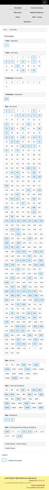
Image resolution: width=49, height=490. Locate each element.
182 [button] (12, 208)
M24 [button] (30, 399)
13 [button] (17, 62)
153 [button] (34, 190)
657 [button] (24, 287)
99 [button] (12, 164)
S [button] (6, 45)
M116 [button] (41, 408)
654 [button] (6, 287)
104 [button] (39, 164)
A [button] (6, 82)
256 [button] (24, 238)
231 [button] (12, 230)
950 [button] (29, 340)
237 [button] (40, 230)
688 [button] (24, 296)
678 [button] (6, 296)
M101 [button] (20, 403)
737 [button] (12, 313)
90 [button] (7, 159)
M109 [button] (34, 408)
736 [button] (6, 313)
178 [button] (28, 203)
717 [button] (6, 309)
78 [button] (28, 150)
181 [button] (6, 208)
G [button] (39, 82)
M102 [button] (26, 403)
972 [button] (18, 344)
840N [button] (21, 374)
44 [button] (39, 133)
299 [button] (6, 256)
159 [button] (28, 194)
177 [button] (23, 203)
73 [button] (6, 150)
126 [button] (17, 177)
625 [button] (35, 274)
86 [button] (23, 155)
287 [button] (40, 247)
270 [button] (29, 243)
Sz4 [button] (17, 353)
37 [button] (6, 133)
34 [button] (12, 70)
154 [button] (39, 190)
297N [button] (7, 369)
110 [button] (34, 168)
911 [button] (17, 331)
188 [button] (6, 212)
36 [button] (17, 70)
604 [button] (29, 265)
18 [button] (23, 120)
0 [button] (6, 111)
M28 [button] (7, 403)
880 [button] (35, 326)
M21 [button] (12, 399)
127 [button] (23, 177)
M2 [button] (17, 390)
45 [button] (7, 137)
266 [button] (12, 243)
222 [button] (17, 225)
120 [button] (34, 172)
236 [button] (34, 230)
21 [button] (6, 66)
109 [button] (28, 168)
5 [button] (28, 57)
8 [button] (12, 115)
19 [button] (28, 120)
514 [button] (24, 256)
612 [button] (18, 269)
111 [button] (39, 168)
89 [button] (39, 155)
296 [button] (35, 252)
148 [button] (6, 190)
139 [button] (12, 186)
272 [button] (41, 243)
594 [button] (6, 265)
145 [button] (28, 186)
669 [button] (6, 291)
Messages (18, 12)
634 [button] (18, 278)
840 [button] (29, 326)
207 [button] (29, 221)
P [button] (35, 348)
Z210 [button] (7, 432)
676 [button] (40, 291)
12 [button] (34, 115)
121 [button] (39, 172)
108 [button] (23, 168)
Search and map (37, 8)
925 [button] (18, 335)
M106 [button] (14, 408)
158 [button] (23, 194)
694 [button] (12, 300)
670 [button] (12, 291)
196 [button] (6, 216)
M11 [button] (40, 390)
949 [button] (24, 340)
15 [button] (23, 62)
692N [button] (41, 369)
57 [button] (23, 142)
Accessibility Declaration (35, 488)
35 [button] (34, 128)
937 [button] (18, 340)
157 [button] (17, 194)
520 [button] (35, 256)
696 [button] (24, 300)
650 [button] (41, 282)
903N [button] (35, 374)
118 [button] (28, 172)
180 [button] (39, 203)
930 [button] (29, 335)
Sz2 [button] (6, 353)
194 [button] (39, 212)
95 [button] (28, 159)
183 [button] (17, 208)
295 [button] (29, 252)
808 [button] (35, 322)
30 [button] (7, 70)
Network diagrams (37, 12)
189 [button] (12, 212)
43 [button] (34, 133)
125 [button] (12, 177)
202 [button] (39, 216)
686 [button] (12, 296)
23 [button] (17, 66)
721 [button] (18, 309)
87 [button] (28, 155)
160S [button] (40, 194)
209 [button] (41, 221)
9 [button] (6, 62)
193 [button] (34, 212)
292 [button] (18, 252)
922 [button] (6, 335)
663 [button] (36, 287)
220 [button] (12, 225)
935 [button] (6, 340)
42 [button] (28, 133)
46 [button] (34, 70)
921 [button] (40, 331)
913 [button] (23, 331)
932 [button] (41, 335)
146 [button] (34, 186)
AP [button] (7, 390)
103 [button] (34, 164)
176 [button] (17, 203)
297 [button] (41, 252)
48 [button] (23, 137)
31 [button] (17, 128)
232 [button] (17, 230)
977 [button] (35, 344)
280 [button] (23, 247)
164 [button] (12, 199)
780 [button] (6, 322)
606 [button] (35, 265)
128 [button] (28, 177)
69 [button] (23, 146)
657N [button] (28, 369)
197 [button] (12, 216)
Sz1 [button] (41, 348)
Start (5, 30)
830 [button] (17, 326)
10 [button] (23, 115)
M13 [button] (12, 394)
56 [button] (18, 142)
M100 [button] (13, 403)
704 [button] (6, 304)
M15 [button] (23, 394)
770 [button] (40, 318)
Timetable (18, 8)
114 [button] (12, 172)
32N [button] (23, 365)
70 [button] (28, 146)
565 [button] (34, 260)
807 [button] (29, 322)
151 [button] (23, 190)
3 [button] (17, 57)
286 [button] (34, 247)
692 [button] (41, 296)
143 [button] (23, 186)
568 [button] (40, 260)
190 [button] (17, 212)
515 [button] (29, 256)
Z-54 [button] (19, 436)
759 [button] (34, 318)
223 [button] (23, 225)
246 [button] (23, 234)
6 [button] (33, 57)
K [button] (29, 348)
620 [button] (12, 274)
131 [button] (7, 181)
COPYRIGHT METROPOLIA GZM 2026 (20, 478)
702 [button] (41, 300)
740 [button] (23, 313)
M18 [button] (41, 394)
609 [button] (6, 269)
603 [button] (24, 265)
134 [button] (23, 181)
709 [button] (29, 304)
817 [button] (12, 326)
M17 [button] (35, 394)
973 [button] (23, 344)
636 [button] (24, 278)
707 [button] (18, 304)
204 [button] (12, 221)
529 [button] (41, 256)
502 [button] (12, 256)
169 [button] (39, 199)
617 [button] (40, 269)
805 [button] (24, 322)
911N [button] (21, 378)
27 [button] (34, 66)
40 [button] (18, 133)
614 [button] (23, 269)
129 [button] (34, 177)
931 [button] (35, 335)
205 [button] (18, 221)
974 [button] (29, 344)
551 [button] (29, 260)
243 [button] (12, 234)
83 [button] (12, 155)
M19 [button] (6, 399)
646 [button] (30, 282)
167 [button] (28, 199)
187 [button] (39, 208)
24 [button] (23, 66)
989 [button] (6, 348)
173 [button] (6, 203)
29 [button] (7, 128)
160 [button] (34, 194)
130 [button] (39, 177)
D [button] (23, 82)
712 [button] (35, 304)
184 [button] (23, 208)
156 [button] (12, 194)
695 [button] (18, 300)
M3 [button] (23, 390)
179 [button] (34, 203)
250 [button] (35, 234)
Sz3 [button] (12, 353)
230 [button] (6, 230)
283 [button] (29, 247)
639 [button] (41, 278)
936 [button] (12, 340)
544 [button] (23, 260)
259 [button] (29, 238)
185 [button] (28, 208)
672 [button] (23, 291)
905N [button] (14, 378)
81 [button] (6, 155)
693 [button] (6, 300)
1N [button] (7, 365)
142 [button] (17, 186)
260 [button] (35, 238)
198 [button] (17, 216)
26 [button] (28, 66)
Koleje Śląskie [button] (10, 448)
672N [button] (34, 369)
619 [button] (6, 274)
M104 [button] (40, 403)
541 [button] (18, 260)
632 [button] (12, 278)
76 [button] (23, 150)
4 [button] (22, 57)
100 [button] (17, 164)
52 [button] (7, 142)
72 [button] (39, 146)
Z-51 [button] (13, 436)
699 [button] (30, 300)
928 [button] (24, 335)
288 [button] (6, 252)
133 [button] (17, 181)
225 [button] (34, 225)
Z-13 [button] (29, 432)
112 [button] (7, 172)
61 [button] (39, 142)
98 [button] (7, 164)
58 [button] (28, 142)
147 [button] (39, 186)
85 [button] (18, 155)
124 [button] (6, 177)
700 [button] (36, 300)
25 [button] (23, 124)
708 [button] (23, 304)
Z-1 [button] (13, 432)
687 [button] (18, 296)
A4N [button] (27, 378)
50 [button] (34, 137)
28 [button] (39, 66)
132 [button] (12, 181)
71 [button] (34, 146)
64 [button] (7, 146)
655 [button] (12, 287)
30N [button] (17, 365)
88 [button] (34, 155)
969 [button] (12, 344)
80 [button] (39, 150)
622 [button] (18, 274)
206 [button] (24, 221)
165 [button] (17, 199)
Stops (18, 17)
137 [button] (39, 181)
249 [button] (29, 234)
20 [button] (39, 62)
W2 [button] (6, 99)
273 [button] (6, 247)
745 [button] (6, 318)
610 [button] (12, 269)
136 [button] (34, 181)
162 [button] (6, 199)
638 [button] (35, 278)
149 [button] (12, 190)
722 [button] (23, 309)
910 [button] (12, 331)
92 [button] (17, 159)
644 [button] (18, 282)
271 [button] (35, 243)
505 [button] (18, 256)
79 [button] (34, 150)
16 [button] (28, 62)
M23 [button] (24, 399)
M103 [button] (33, 403)
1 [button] (6, 57)
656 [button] (18, 287)
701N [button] (7, 374)
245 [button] (18, 234)
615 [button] (29, 269)
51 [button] (39, 137)
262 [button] (41, 238)
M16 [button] (29, 394)
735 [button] (39, 309)
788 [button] (12, 322)
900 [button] (41, 326)
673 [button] (29, 291)
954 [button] (35, 340)
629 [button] (6, 278)
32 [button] (23, 128)
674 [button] (35, 291)
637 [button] (29, 278)
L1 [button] (6, 420)
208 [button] (35, 221)
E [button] (28, 82)
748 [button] (23, 318)
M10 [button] (34, 390)
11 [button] (12, 62)
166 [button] (23, 199)
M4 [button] (28, 390)
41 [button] (28, 70)
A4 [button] (24, 348)
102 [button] (28, 164)
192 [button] (28, 212)
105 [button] (6, 168)
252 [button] (41, 234)
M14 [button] (18, 394)
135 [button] (28, 181)
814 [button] (6, 326)
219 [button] (6, 225)
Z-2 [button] (18, 432)
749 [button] (28, 318)
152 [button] (28, 190)
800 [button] (18, 322)
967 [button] (6, 344)
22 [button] (12, 66)
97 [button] (39, 159)
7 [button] (39, 57)
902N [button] (28, 374)
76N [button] (29, 365)
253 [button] (6, 238)
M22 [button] (18, 399)
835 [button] (23, 326)
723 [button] (28, 309)
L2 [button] (12, 420)
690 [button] (35, 296)
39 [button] (12, 133)
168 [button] (34, 199)
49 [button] (28, 137)
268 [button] (18, 243)
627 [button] (41, 274)
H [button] (6, 87)
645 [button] (24, 282)
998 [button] (18, 348)
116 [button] (23, 172)
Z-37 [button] (42, 432)
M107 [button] (21, 408)
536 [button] (12, 260)
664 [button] (41, 287)
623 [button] (23, 274)
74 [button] (12, 150)
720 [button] (12, 309)
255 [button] (18, 238)
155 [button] (6, 194)
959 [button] (41, 340)
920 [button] (34, 331)
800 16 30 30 (39, 480)
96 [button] (34, 159)
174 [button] (12, 203)
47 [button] (17, 137)
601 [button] (18, 265)
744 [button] (39, 313)
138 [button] (6, 186)
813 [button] (41, 322)
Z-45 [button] (7, 436)
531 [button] (6, 260)
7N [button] (12, 365)
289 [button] (12, 252)
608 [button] (41, 265)
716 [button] (40, 304)
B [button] (12, 82)
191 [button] (23, 212)
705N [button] (14, 374)
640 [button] (6, 282)
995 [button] (12, 348)
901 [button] (6, 331)
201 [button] (34, 216)
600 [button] (12, 265)
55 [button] (12, 142)
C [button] (17, 82)
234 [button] (23, 230)
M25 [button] (36, 399)
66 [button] (12, 146)
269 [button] (24, 243)
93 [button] (23, 159)
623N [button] (21, 369)
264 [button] (6, 243)
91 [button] (12, 159)
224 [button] (29, 225)
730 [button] (34, 309)
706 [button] (12, 304)
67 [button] (17, 146)
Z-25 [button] (35, 432)
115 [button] (17, 172)
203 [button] (6, 221)
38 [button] (23, 70)
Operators (27, 22)
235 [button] (29, 230)
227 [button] (40, 225)
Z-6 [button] (24, 432)
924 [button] (12, 335)
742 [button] (28, 313)
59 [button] (34, 142)
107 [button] (17, 168)
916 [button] (28, 331)
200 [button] (28, 216)
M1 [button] (12, 390)
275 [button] (17, 247)
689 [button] (30, 296)
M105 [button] (7, 408)
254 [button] (12, 238)
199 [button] (23, 216)
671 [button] (18, 291)
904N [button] (7, 378)
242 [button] (6, 234)
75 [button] (17, 150)
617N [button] (14, 369)
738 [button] (17, 313)
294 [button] (24, 252)
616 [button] (34, 269)
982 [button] (40, 344)
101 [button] (23, 164)
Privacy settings (37, 485)
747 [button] (18, 318)
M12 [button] (6, 394)
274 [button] (12, 247)
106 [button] (12, 168)
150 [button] (17, 190)
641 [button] (12, 282)
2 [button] (12, 57)
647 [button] (35, 282)
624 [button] (29, 274)
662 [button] (30, 287)
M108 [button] (28, 408)
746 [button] (12, 318)
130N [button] (36, 365)
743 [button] (34, 313)
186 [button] (34, 208)
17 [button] (34, 62)
